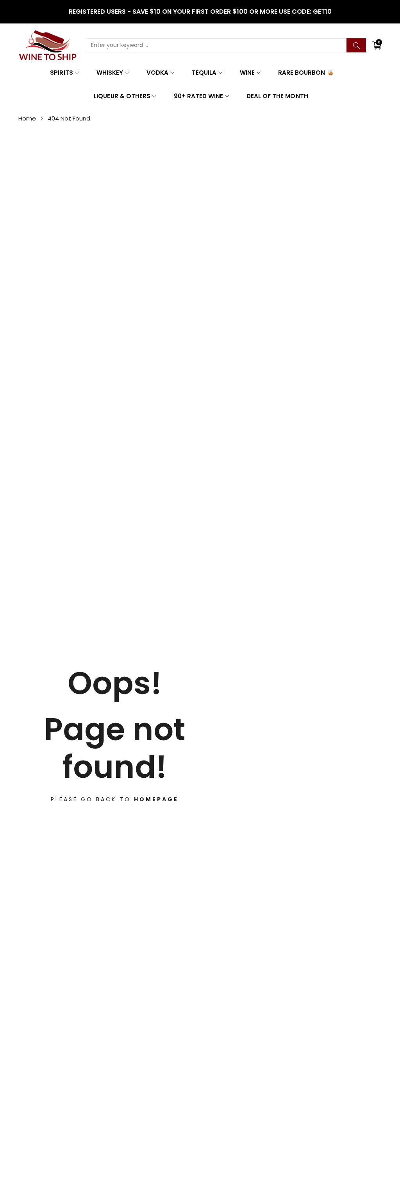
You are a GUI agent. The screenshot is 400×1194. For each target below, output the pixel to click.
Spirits (61, 72)
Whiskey (109, 72)
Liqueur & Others (122, 96)
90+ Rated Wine (198, 96)
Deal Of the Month (277, 96)
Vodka (157, 72)
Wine (247, 72)
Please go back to (115, 799)
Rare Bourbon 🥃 (306, 72)
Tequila (204, 72)
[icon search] (356, 45)
